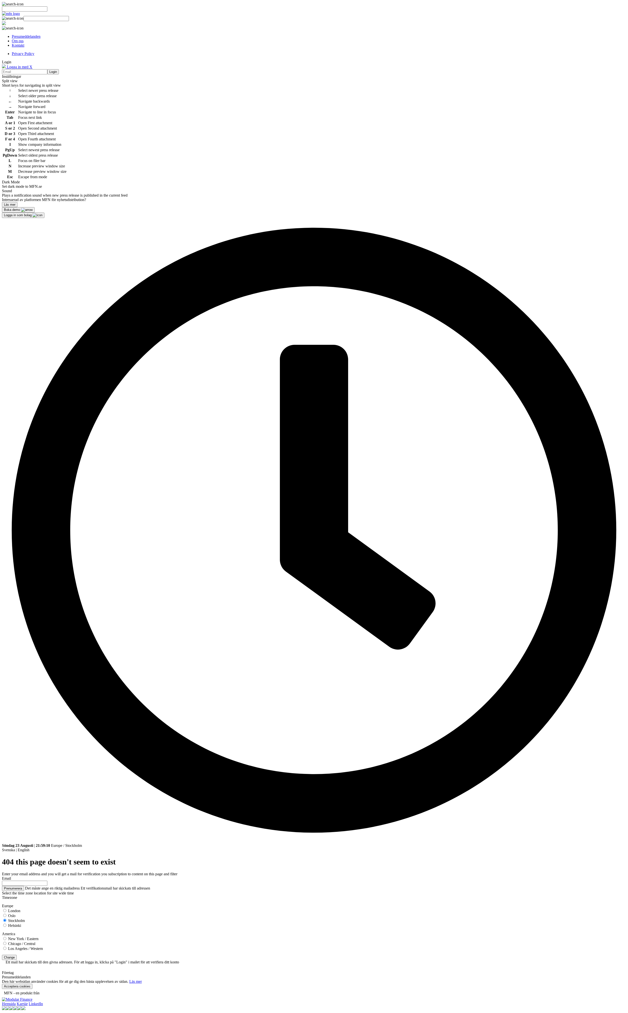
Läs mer (135, 981)
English (23, 850)
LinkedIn (36, 1004)
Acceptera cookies (17, 986)
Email (6, 878)
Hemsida (9, 1004)
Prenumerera (13, 888)
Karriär (22, 1004)
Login (53, 72)
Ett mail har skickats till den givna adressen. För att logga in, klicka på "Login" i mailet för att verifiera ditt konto (92, 962)
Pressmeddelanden (26, 36)
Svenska (8, 850)
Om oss (18, 41)
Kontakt (18, 45)
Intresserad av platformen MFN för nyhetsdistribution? (44, 200)
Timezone (9, 897)
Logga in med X (19, 67)
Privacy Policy (23, 54)
